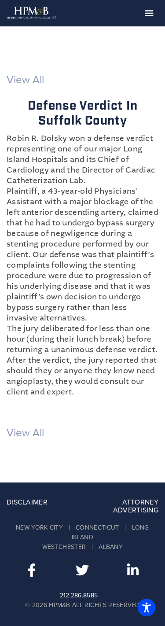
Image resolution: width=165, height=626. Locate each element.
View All (25, 80)
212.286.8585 (79, 595)
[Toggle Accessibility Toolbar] (146, 607)
